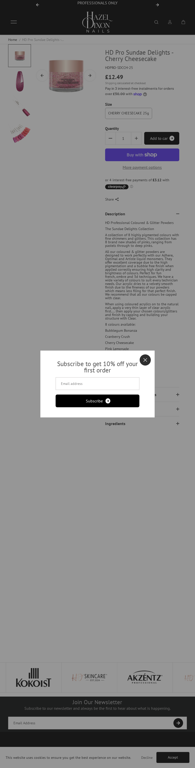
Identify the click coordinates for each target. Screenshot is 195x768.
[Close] (145, 360)
